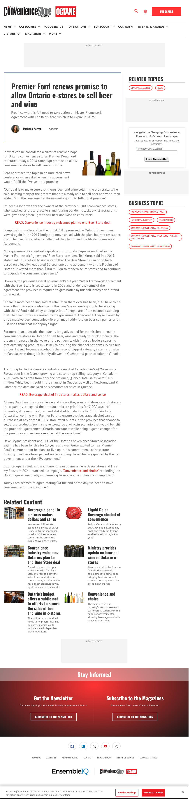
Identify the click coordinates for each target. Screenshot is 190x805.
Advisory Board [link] (70, 757)
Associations (166, 220)
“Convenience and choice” (81, 471)
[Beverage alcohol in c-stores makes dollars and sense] (14, 513)
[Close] (183, 792)
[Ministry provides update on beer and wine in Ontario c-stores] (74, 551)
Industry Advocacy (141, 220)
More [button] (53, 33)
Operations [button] (78, 26)
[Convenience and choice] (74, 597)
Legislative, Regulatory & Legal (148, 212)
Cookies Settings (148, 758)
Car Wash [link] (125, 26)
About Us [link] (36, 757)
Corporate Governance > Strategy (149, 227)
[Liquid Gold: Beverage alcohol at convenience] (74, 513)
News (160, 87)
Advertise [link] (51, 757)
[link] (72, 746)
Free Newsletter (157, 159)
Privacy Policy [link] (104, 757)
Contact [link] (88, 757)
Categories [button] (27, 26)
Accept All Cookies (153, 792)
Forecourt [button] (102, 26)
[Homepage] (40, 11)
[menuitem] (11, 26)
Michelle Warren (32, 129)
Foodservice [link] (53, 26)
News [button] (8, 26)
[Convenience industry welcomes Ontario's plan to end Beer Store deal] (14, 551)
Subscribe (166, 11)
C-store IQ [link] (12, 33)
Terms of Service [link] (125, 757)
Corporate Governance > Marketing (150, 246)
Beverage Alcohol (140, 87)
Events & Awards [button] (151, 26)
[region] (94, 792)
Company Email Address (149, 148)
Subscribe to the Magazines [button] (135, 717)
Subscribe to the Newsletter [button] (53, 717)
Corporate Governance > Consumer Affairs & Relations (154, 237)
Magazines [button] (33, 33)
